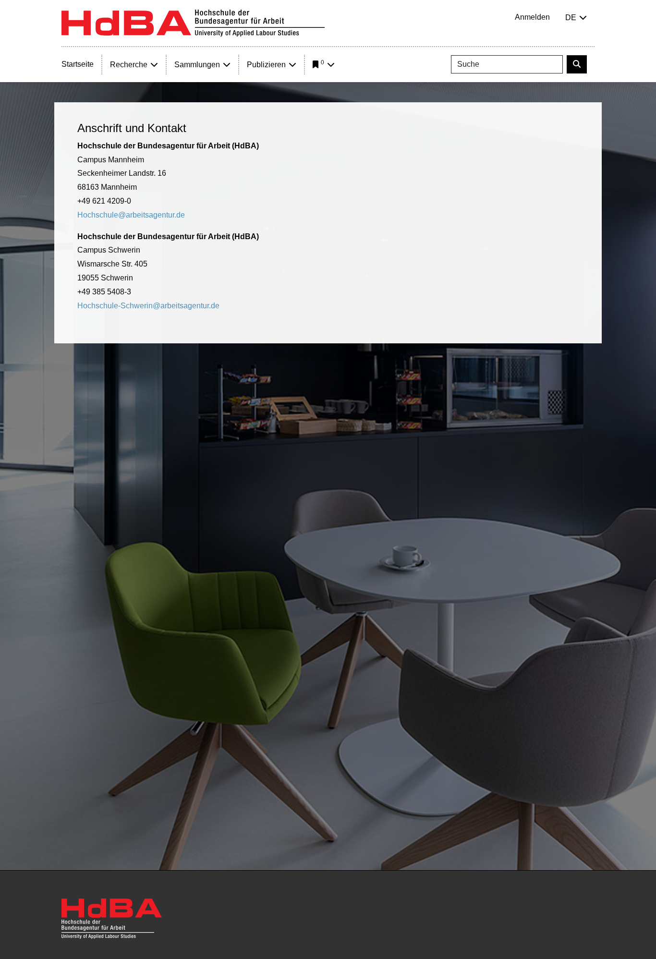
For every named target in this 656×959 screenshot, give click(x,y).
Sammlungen (197, 65)
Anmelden (532, 17)
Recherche (128, 65)
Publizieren (266, 65)
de (570, 17)
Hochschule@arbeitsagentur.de (131, 215)
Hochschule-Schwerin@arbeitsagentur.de (148, 306)
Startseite (77, 64)
